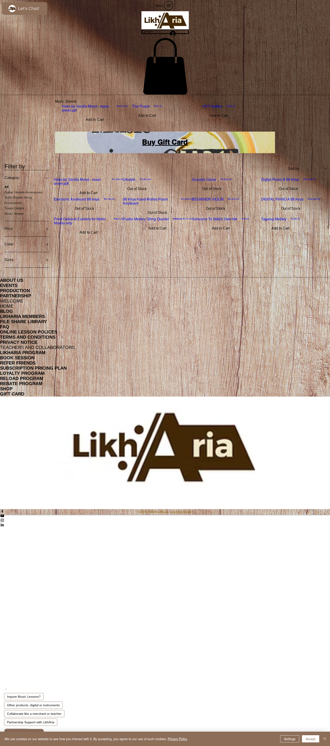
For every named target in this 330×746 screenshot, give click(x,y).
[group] (165, 114)
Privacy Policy (177, 739)
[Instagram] (165, 520)
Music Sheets (14, 213)
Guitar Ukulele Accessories (23, 192)
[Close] (324, 738)
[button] (165, 66)
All (6, 187)
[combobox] (307, 168)
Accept (310, 739)
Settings (289, 739)
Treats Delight (14, 208)
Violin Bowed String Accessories (18, 200)
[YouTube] (165, 516)
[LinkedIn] (165, 525)
